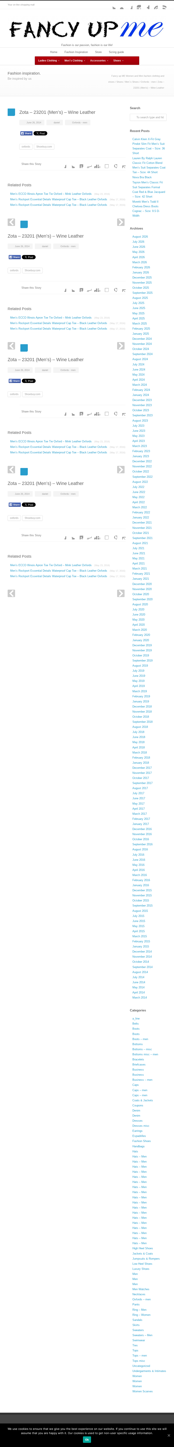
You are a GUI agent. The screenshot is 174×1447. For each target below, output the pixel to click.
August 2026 (140, 236)
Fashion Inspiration (76, 52)
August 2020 (140, 604)
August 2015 (140, 910)
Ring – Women (141, 1314)
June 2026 (138, 246)
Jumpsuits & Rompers (146, 1258)
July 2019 (138, 670)
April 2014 (138, 992)
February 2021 (141, 573)
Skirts (136, 1325)
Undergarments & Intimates (149, 1371)
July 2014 (138, 977)
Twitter (111, 5)
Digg (96, 164)
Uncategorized (141, 1366)
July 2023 (138, 425)
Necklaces (138, 1294)
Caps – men (139, 1090)
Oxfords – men (141, 1299)
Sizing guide (116, 52)
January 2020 (140, 640)
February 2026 (141, 267)
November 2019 (142, 650)
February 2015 (141, 941)
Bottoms (137, 1044)
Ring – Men (139, 1309)
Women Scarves (142, 1391)
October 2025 (140, 287)
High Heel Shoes (142, 1248)
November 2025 (142, 282)
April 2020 (138, 624)
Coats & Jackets (142, 1100)
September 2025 (142, 292)
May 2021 (138, 558)
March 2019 (139, 691)
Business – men (142, 1079)
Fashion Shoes (141, 1141)
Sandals (137, 1320)
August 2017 (140, 788)
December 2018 (142, 706)
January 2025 (140, 333)
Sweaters (138, 1330)
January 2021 (140, 578)
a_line (136, 1018)
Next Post (121, 222)
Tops (135, 1350)
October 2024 (140, 349)
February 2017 (141, 818)
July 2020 (138, 609)
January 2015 (140, 946)
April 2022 (138, 502)
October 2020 (140, 594)
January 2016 (140, 885)
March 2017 (139, 813)
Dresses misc (140, 1125)
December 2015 (142, 890)
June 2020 (138, 614)
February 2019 (141, 696)
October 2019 (140, 655)
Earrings (137, 1130)
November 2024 (142, 343)
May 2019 (138, 680)
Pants (136, 1304)
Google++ (113, 164)
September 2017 (142, 783)
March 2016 (139, 875)
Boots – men (140, 1039)
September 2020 (142, 599)
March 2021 (139, 568)
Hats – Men (139, 1156)
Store (98, 52)
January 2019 (140, 701)
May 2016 (138, 864)
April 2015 (138, 931)
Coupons (137, 1105)
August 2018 (140, 726)
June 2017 (138, 798)
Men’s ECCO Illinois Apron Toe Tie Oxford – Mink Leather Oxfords (60, 193)
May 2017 (138, 803)
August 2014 (140, 972)
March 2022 (139, 507)
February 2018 (141, 757)
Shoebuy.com (44, 146)
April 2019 (138, 686)
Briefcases (139, 1064)
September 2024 (142, 354)
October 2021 (140, 533)
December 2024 (142, 338)
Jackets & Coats (142, 1253)
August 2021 (140, 543)
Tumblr (145, 5)
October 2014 (140, 961)
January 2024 (140, 395)
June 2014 (138, 982)
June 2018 (138, 737)
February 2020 (141, 634)
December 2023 (142, 400)
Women (137, 1376)
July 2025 (138, 303)
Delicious (104, 164)
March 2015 (139, 936)
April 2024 (138, 379)
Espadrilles (139, 1136)
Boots (136, 1028)
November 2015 (142, 895)
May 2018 (138, 742)
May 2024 (138, 374)
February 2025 (141, 328)
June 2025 (138, 308)
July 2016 (138, 854)
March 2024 (139, 384)
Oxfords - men (148, 82)
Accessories (98, 60)
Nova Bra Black (142, 177)
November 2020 (142, 589)
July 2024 (138, 364)
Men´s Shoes (132, 82)
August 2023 (140, 420)
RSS (162, 5)
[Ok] (169, 1435)
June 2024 (138, 369)
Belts (135, 1023)
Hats (135, 1151)
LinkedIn (79, 164)
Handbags (138, 1146)
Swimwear (138, 1340)
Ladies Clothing (47, 60)
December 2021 (142, 522)
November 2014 (142, 956)
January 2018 (140, 762)
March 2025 (139, 323)
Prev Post (11, 222)
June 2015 (138, 921)
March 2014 (139, 997)
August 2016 (140, 849)
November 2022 (142, 466)
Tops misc (138, 1360)
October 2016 (140, 839)
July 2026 (138, 241)
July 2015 (138, 916)
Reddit (87, 164)
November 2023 (142, 405)
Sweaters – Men (142, 1335)
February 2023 (141, 451)
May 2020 (138, 619)
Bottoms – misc (142, 1049)
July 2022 (138, 487)
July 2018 (138, 732)
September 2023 (142, 415)
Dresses (137, 1120)
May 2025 (138, 313)
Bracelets (138, 1059)
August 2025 (140, 297)
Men (135, 1274)
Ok (87, 1439)
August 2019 (140, 665)
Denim (136, 1110)
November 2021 (142, 527)
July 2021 (138, 548)
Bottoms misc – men (145, 1054)
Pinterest (153, 5)
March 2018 (139, 752)
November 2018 (142, 711)
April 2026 (138, 257)
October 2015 (140, 900)
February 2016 (141, 880)
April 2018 (138, 747)
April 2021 (138, 563)
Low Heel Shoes (142, 1263)
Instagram (136, 5)
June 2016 (138, 859)
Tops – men (139, 1355)
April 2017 (138, 808)
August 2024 (140, 359)
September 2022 (142, 476)
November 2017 (142, 772)
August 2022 (140, 481)
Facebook (128, 5)
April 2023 (138, 441)
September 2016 (142, 844)
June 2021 (138, 553)
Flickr (119, 5)
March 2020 (139, 629)
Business (138, 1069)
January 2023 (140, 456)
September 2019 (142, 660)
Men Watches (140, 1289)
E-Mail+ (121, 164)
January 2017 (140, 824)
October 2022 (140, 471)
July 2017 (138, 793)
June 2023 (138, 430)
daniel (57, 122)
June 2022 (138, 492)
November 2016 (142, 834)
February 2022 (141, 512)
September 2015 (142, 905)
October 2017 (140, 778)
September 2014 (142, 967)
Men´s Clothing (74, 60)
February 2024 (141, 389)
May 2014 (138, 987)
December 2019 (142, 645)
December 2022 (142, 461)
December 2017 (142, 767)
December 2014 (142, 951)
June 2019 (138, 675)
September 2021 (142, 538)
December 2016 (142, 829)
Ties (135, 1345)
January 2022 (140, 517)
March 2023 (139, 446)
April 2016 (138, 870)
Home (53, 52)
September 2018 (142, 721)
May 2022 (138, 497)
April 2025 (138, 318)
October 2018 (140, 716)
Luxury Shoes (140, 1268)
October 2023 (140, 410)
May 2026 (138, 251)
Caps (135, 1084)
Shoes (117, 60)
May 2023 (138, 435)
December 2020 (142, 584)
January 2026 (140, 272)
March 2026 (139, 262)
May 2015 (138, 926)
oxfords (26, 146)
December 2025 (142, 277)
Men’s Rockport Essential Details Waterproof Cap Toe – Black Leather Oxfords (67, 199)
